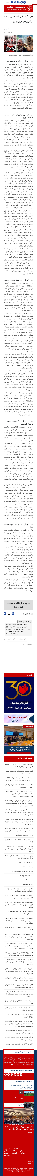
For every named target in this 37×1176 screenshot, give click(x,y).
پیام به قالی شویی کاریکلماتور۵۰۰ (22, 871)
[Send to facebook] (5, 613)
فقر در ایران (23, 639)
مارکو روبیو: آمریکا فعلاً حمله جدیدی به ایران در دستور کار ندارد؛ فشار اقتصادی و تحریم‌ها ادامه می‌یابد (19, 821)
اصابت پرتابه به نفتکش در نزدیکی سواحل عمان (19, 1002)
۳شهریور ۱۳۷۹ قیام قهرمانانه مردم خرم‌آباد (19, 1044)
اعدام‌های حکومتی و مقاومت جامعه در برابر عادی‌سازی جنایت (19, 912)
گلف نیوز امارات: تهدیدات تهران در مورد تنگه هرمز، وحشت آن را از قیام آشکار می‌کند (19, 954)
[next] (21, 1123)
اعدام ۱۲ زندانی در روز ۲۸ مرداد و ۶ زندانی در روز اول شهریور (19, 1015)
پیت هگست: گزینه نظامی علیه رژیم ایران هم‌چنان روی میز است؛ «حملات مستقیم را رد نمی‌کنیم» (19, 994)
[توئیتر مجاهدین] (15, 2)
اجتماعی (6, 1153)
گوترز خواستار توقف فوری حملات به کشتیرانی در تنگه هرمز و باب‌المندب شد (19, 986)
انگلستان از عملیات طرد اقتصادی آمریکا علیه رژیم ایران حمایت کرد (19, 786)
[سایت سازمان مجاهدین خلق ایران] (18, 8)
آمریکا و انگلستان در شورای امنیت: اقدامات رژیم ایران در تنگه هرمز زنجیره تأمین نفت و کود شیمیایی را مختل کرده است (19, 803)
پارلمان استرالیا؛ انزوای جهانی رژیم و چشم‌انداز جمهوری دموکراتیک (19, 890)
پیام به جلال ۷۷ (28, 867)
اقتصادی (14, 1153)
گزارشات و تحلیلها (9, 1151)
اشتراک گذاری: (28, 614)
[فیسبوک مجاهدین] (12, 2)
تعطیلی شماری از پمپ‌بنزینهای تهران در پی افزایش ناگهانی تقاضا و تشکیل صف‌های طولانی (19, 904)
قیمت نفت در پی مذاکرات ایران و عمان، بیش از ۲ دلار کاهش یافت (19, 772)
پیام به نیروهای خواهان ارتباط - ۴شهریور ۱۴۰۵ (19, 841)
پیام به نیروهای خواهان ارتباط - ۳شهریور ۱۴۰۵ (19, 928)
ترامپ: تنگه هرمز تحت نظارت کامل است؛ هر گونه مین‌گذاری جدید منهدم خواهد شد (19, 896)
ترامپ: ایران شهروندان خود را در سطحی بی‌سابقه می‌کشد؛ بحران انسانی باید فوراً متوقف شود (19, 920)
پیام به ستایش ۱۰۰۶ (27, 880)
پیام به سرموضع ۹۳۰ (26, 875)
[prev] (21, 1092)
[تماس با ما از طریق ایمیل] (18, 1074)
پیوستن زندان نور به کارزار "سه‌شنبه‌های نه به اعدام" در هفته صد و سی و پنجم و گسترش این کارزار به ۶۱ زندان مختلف (19, 946)
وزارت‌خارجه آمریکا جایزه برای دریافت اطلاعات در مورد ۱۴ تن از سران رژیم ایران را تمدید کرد (19, 779)
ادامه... (12, 1064)
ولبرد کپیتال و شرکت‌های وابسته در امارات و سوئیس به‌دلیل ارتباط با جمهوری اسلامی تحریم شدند (19, 962)
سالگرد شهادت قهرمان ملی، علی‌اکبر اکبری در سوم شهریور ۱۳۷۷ (19, 1038)
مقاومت (20, 1151)
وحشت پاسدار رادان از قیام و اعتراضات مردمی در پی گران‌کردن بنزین (19, 979)
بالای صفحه (29, 1161)
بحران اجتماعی (12, 639)
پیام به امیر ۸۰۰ (28, 884)
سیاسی (8, 29)
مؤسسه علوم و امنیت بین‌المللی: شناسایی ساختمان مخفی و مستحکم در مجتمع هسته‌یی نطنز (19, 812)
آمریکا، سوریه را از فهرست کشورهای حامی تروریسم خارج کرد (19, 1009)
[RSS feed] (24, 2)
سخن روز (6, 1155)
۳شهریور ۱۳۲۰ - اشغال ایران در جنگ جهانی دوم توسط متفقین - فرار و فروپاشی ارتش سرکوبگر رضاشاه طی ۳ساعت (19, 1023)
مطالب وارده (7, 1149)
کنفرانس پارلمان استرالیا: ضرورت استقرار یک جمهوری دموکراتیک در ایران (19, 1031)
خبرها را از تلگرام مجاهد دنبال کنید (18, 605)
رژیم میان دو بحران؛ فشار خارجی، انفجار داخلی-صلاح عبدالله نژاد (19, 857)
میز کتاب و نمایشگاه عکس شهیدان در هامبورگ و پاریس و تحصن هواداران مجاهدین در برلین (19, 849)
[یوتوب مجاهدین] (18, 2)
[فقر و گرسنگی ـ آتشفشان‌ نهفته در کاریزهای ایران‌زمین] (18, 43)
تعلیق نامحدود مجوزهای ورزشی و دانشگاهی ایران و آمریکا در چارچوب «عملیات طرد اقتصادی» (19, 971)
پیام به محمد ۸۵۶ (18, 1098)
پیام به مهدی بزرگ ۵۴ (26, 862)
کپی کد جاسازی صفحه (25, 622)
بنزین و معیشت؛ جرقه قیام (24, 835)
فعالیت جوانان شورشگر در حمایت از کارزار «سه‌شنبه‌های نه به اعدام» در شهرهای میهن (19, 829)
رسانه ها (16, 1149)
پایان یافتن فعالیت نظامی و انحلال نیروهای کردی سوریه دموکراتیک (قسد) (19, 765)
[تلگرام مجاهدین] (21, 2)
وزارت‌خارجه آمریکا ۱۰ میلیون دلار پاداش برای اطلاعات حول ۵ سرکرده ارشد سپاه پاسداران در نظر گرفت (19, 936)
